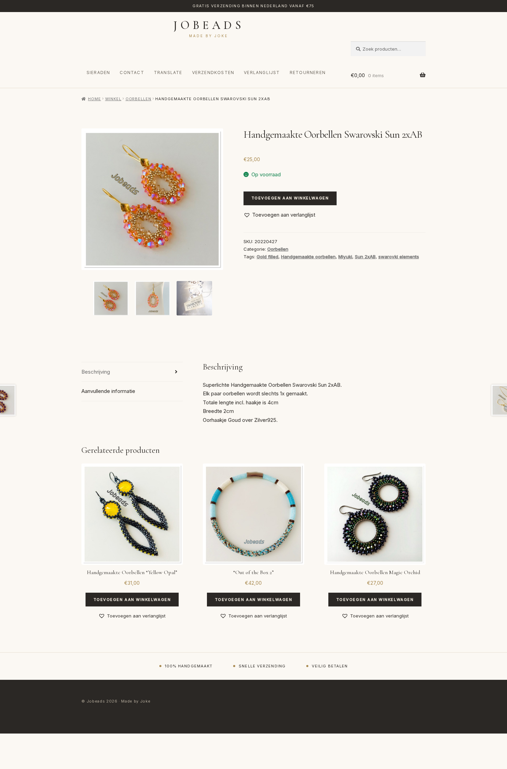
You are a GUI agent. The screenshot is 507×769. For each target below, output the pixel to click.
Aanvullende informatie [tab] (108, 391)
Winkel (113, 98)
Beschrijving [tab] (95, 371)
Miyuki (345, 256)
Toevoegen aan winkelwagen (290, 198)
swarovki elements (398, 256)
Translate (168, 72)
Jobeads (209, 25)
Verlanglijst (262, 72)
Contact (132, 72)
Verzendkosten (213, 72)
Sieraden (98, 72)
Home (94, 98)
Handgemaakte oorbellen (308, 256)
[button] (279, 214)
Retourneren (308, 72)
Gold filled (267, 256)
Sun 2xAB (365, 256)
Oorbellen (138, 98)
